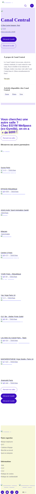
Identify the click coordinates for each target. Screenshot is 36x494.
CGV (2, 468)
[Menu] (32, 5)
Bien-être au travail (7, 450)
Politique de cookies (7, 474)
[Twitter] (16, 492)
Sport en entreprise (7, 453)
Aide (2, 465)
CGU (2, 471)
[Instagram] (7, 492)
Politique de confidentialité (9, 476)
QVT (2, 444)
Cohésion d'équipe (6, 447)
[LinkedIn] (2, 492)
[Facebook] (12, 492)
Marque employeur (7, 442)
